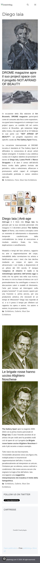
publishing (27, 548)
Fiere (17, 180)
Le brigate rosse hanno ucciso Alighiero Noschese (18, 375)
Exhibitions (9, 180)
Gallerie (18, 311)
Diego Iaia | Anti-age (16, 218)
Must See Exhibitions (28, 180)
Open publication (10, 548)
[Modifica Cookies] (4, 559)
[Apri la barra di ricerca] (27, 4)
